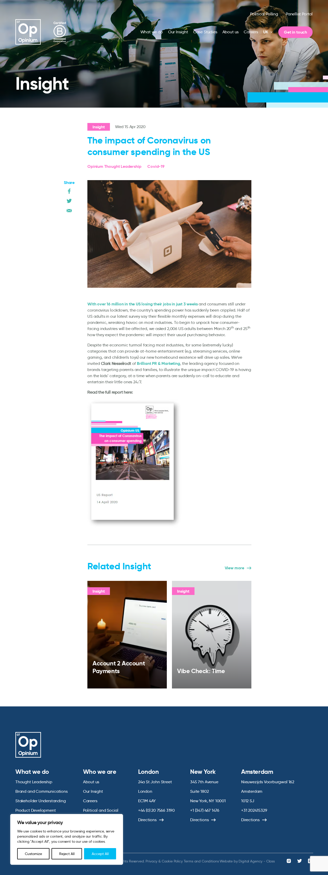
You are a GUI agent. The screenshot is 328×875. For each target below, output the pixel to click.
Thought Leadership (33, 781)
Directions (147, 819)
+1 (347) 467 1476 (204, 810)
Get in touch (295, 32)
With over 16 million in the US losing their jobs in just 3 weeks (142, 304)
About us (230, 31)
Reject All (67, 853)
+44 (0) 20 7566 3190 (156, 810)
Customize (33, 853)
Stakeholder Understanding (40, 800)
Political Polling (264, 14)
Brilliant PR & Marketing (158, 363)
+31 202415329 (254, 810)
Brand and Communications (41, 791)
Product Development (35, 810)
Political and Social (100, 810)
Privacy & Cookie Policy (164, 861)
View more (234, 568)
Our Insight (178, 31)
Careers (251, 31)
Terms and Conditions (201, 861)
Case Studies (205, 31)
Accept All (100, 853)
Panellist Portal (299, 14)
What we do (151, 31)
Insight (99, 127)
